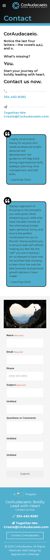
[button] (4, 5)
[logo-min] (30, 5)
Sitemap (33, 554)
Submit (25, 473)
